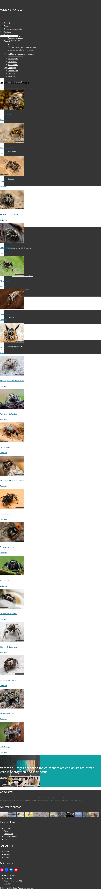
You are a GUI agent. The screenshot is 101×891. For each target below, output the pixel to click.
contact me (80, 800)
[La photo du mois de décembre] (79, 816)
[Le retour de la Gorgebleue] (45, 816)
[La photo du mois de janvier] (70, 816)
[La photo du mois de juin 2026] (12, 816)
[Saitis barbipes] (12, 783)
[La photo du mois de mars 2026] (54, 816)
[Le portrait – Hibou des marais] (95, 816)
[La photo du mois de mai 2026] (21, 816)
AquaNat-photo (11, 9)
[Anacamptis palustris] (29, 816)
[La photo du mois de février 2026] (62, 816)
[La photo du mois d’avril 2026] (37, 816)
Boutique (3, 778)
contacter (70, 797)
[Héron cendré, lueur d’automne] (87, 816)
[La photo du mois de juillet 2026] (4, 816)
